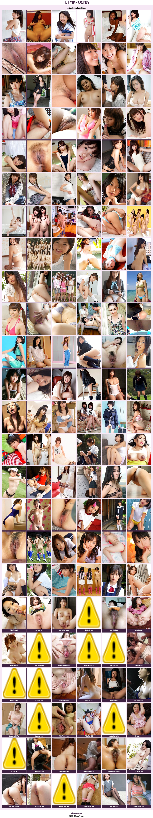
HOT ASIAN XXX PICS (76, 3)
